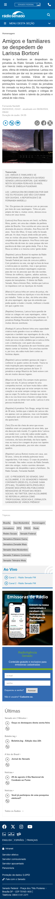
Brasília (6, 523)
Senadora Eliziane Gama (15, 539)
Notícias (9, 772)
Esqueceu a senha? (14, 690)
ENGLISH (7, 840)
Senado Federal (28, 533)
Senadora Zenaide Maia (15, 544)
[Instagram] (21, 827)
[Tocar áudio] (5, 123)
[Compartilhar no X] (50, 123)
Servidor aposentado (13, 863)
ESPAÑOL (19, 840)
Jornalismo (8, 528)
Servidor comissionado (14, 859)
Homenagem (38, 523)
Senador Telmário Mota (14, 560)
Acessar (32, 690)
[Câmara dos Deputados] (4, 834)
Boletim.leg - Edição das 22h (26, 741)
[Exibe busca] (48, 15)
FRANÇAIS (32, 840)
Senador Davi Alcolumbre (15, 549)
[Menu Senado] (5, 4)
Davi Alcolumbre (21, 523)
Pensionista (8, 868)
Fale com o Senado (15, 879)
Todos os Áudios (13, 811)
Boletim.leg (10, 736)
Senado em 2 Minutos (15, 718)
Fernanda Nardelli (11, 106)
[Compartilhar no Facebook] (43, 123)
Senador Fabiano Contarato (16, 555)
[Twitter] (13, 827)
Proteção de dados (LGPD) (16, 875)
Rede (36, 528)
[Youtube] (28, 827)
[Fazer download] (18, 123)
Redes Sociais (10, 533)
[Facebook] (5, 827)
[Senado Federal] (27, 4)
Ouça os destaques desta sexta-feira (30, 722)
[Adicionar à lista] (12, 123)
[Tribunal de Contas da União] (18, 834)
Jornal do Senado (20, 759)
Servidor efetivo (10, 854)
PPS (19, 528)
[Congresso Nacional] (11, 834)
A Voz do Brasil (12, 754)
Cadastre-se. (26, 697)
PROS (27, 528)
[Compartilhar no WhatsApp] (37, 123)
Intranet (9, 848)
